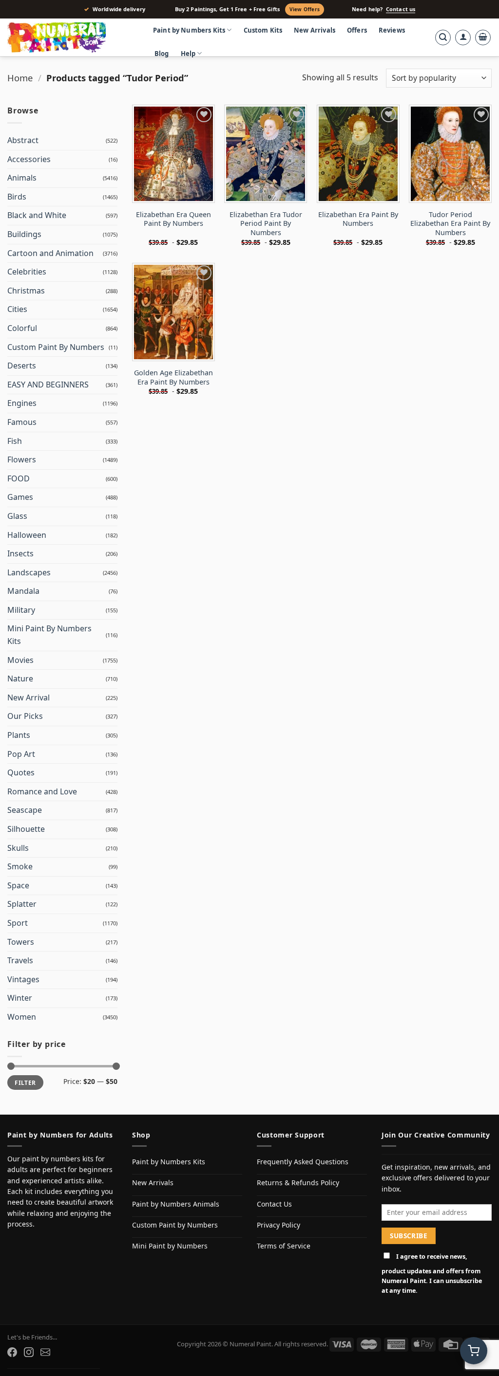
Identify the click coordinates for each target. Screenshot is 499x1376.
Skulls (18, 848)
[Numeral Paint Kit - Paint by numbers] (70, 37)
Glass (17, 516)
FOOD (18, 478)
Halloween (26, 535)
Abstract (22, 140)
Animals (22, 177)
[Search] (443, 37)
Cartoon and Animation (50, 253)
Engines (22, 403)
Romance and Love (42, 791)
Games (20, 497)
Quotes (21, 772)
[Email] (45, 1352)
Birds (16, 196)
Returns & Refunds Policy (298, 1182)
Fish (14, 441)
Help (188, 53)
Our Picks (25, 716)
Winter (19, 997)
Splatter (22, 904)
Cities (17, 309)
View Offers (304, 9)
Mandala (23, 591)
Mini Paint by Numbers (170, 1245)
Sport (17, 922)
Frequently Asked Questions (302, 1161)
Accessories (29, 159)
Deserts (21, 365)
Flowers (21, 459)
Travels (20, 960)
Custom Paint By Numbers (55, 347)
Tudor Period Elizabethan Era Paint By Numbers (450, 223)
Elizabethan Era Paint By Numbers (358, 219)
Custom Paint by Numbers (175, 1224)
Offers (357, 30)
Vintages (23, 979)
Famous (22, 422)
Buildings (24, 234)
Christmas (26, 290)
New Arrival (28, 697)
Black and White (36, 215)
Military (21, 610)
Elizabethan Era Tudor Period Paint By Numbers (266, 223)
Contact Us (274, 1204)
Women (21, 1016)
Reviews (392, 30)
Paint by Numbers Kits (189, 30)
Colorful (22, 328)
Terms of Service (283, 1245)
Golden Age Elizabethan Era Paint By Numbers (173, 377)
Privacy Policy (278, 1224)
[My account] (463, 37)
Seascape (24, 810)
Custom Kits (263, 30)
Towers (20, 941)
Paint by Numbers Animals (175, 1204)
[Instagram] (29, 1352)
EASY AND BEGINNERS (48, 384)
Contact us (400, 9)
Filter (25, 1082)
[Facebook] (12, 1352)
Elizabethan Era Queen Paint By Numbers (173, 219)
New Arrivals (314, 30)
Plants (18, 735)
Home (20, 78)
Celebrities (26, 271)
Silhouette (26, 829)
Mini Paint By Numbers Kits (49, 634)
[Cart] (483, 37)
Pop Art (21, 754)
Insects (20, 553)
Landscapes (29, 572)
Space (18, 885)
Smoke (20, 866)
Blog (161, 53)
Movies (20, 660)
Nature (20, 678)
